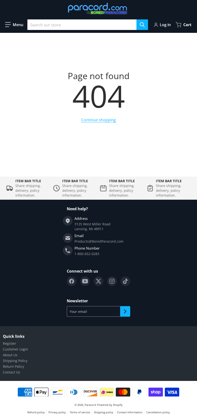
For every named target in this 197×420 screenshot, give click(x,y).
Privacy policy (57, 412)
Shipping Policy (15, 360)
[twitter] (98, 281)
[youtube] (85, 281)
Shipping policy (103, 412)
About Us (10, 355)
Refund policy (36, 412)
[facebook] (71, 281)
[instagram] (112, 281)
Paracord (90, 405)
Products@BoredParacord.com (98, 241)
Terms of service (80, 412)
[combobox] (87, 24)
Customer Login (15, 349)
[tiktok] (125, 281)
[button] (14, 25)
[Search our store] (142, 24)
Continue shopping (98, 119)
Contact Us (11, 372)
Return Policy (13, 366)
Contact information (129, 412)
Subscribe (125, 311)
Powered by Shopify (110, 405)
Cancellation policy (158, 412)
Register (9, 343)
